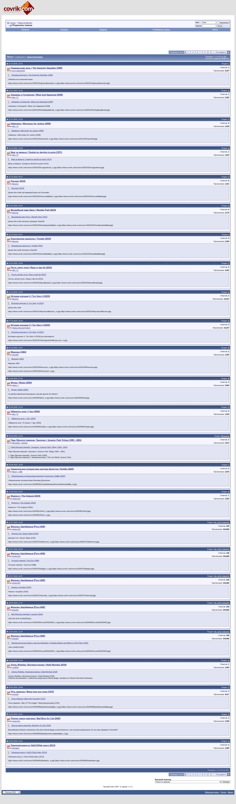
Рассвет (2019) (17, 188)
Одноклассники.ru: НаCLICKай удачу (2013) (29, 752)
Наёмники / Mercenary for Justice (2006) (27, 131)
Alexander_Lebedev (20, 443)
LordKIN (15, 667)
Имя (197, 22)
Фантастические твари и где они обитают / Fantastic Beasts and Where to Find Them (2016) (49, 643)
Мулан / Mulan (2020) (19, 390)
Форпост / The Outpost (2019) (23, 503)
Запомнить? (225, 23)
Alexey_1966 (17, 472)
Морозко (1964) (17, 359)
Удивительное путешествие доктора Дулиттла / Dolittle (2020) (38, 476)
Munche (15, 184)
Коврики (64, 30)
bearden (15, 610)
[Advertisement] (64, 16)
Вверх (230, 792)
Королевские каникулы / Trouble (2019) (27, 246)
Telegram (103, 30)
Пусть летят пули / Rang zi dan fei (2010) (28, 275)
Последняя (221, 52)
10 (208, 52)
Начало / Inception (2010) (21, 587)
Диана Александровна (21, 328)
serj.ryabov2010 (18, 71)
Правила (25, 30)
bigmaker (15, 748)
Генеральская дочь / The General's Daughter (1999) (32, 75)
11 (211, 52)
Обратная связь (212, 792)
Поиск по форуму (25, 23)
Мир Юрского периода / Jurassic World (27, 614)
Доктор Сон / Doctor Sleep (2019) (25, 534)
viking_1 (15, 385)
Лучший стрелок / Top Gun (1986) (25, 560)
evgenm (15, 694)
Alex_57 (15, 97)
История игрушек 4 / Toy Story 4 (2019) (27, 303)
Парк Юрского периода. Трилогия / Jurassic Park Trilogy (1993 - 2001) (39, 447)
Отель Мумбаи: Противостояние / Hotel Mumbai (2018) (34, 672)
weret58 (15, 355)
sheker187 (16, 499)
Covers (13, 23)
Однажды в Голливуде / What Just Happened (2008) (32, 102)
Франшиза (225, 436)
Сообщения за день (161, 30)
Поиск (215, 30)
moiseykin (16, 721)
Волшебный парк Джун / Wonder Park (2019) (29, 217)
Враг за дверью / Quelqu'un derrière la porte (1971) (31, 159)
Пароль (199, 26)
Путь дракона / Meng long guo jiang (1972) (28, 699)
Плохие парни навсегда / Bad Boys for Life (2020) (31, 725)
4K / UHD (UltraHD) (221, 522)
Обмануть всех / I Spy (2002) (23, 418)
